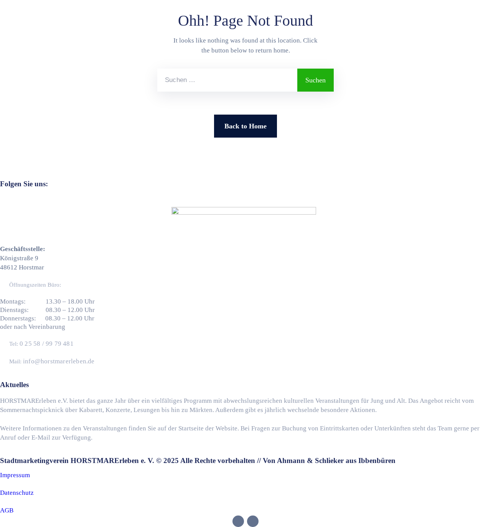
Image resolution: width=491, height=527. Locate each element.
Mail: (52, 361)
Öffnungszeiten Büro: (35, 285)
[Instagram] (251, 201)
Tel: (41, 344)
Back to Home (245, 126)
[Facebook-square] (236, 201)
